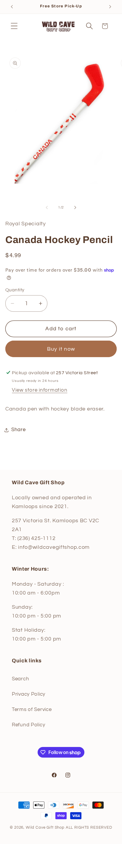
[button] (14, 26)
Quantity (15, 290)
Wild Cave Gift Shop (45, 827)
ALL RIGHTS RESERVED (89, 827)
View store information (39, 390)
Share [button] (18, 429)
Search (20, 679)
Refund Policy (28, 725)
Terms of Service (32, 709)
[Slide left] (46, 207)
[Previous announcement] (11, 6)
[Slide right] (75, 207)
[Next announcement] (110, 6)
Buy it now (61, 349)
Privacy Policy (28, 694)
